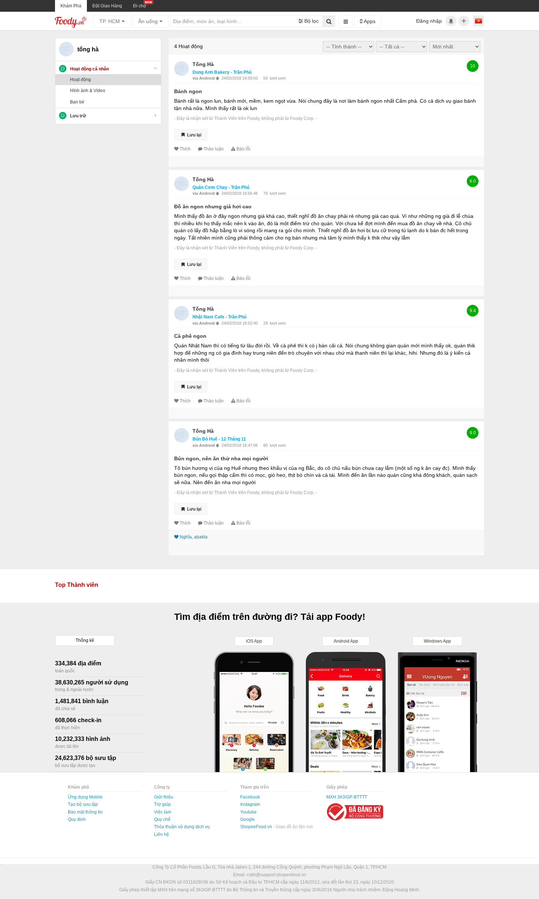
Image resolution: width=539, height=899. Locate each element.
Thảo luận (213, 148)
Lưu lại (193, 134)
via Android (204, 78)
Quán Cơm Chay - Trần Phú (220, 187)
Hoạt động (80, 79)
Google (247, 819)
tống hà (203, 64)
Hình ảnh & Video (87, 90)
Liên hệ (161, 834)
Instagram (250, 804)
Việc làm (162, 812)
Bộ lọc (311, 21)
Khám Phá (70, 5)
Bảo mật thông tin (85, 812)
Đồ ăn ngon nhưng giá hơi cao (213, 206)
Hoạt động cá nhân (89, 69)
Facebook (250, 797)
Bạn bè (77, 102)
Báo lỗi (243, 148)
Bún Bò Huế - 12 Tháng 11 (219, 439)
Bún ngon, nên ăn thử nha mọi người (221, 458)
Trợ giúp (162, 804)
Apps (368, 21)
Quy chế (162, 819)
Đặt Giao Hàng (107, 5)
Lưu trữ (78, 115)
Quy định (77, 819)
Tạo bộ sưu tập (83, 804)
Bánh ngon (188, 91)
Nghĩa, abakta (194, 537)
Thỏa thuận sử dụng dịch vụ (182, 826)
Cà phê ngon (190, 336)
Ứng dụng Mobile (85, 797)
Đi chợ (139, 5)
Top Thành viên (76, 585)
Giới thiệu (163, 797)
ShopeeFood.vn (256, 826)
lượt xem (278, 78)
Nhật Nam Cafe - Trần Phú (219, 316)
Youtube (248, 812)
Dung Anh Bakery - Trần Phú (222, 72)
